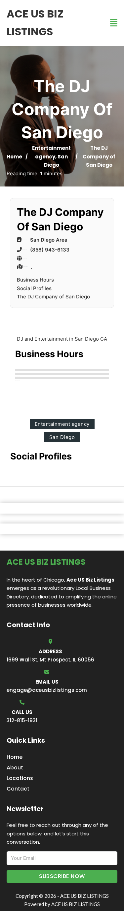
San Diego (62, 437)
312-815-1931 (22, 720)
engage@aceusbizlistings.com (47, 690)
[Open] (113, 23)
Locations (20, 778)
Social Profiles (34, 288)
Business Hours (35, 280)
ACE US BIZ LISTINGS (35, 22)
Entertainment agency (62, 424)
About (15, 767)
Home (14, 156)
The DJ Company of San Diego (53, 296)
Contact (18, 789)
